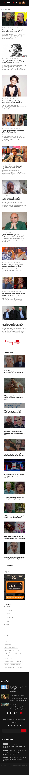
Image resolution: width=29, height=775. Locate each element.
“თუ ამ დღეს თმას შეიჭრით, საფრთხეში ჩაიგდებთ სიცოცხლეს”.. (13, 235)
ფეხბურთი (8, 613)
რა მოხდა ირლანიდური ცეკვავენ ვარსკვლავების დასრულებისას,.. (12, 265)
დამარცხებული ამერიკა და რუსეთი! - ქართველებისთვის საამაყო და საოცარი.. (14, 476)
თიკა (19, 650)
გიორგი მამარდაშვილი (11, 647)
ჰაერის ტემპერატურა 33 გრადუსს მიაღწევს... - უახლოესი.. (16, 689)
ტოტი (6, 664)
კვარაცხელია (18, 653)
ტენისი (7, 624)
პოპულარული (5, 750)
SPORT (9, 2)
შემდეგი (17, 343)
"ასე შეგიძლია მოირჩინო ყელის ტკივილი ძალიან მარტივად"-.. (12, 167)
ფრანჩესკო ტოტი (15, 664)
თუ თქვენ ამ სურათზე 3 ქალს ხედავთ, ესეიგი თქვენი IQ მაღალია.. (13, 61)
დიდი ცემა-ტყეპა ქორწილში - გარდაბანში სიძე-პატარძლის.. (11, 198)
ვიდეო (7, 631)
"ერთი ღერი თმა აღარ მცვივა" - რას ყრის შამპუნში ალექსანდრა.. (13, 131)
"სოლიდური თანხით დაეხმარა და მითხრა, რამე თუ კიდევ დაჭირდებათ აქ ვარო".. (14, 433)
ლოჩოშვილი (8, 656)
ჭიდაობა (8, 628)
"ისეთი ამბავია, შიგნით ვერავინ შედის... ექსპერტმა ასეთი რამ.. (13, 753)
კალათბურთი (9, 617)
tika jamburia (8, 644)
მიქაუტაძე (18, 661)
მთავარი (8, 606)
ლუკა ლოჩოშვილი (10, 658)
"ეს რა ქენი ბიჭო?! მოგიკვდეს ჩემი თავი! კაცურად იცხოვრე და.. (12, 30)
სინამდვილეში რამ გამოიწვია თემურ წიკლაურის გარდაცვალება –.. (13, 294)
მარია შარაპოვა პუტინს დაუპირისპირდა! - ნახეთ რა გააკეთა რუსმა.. (13, 372)
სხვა (7, 635)
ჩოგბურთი (8, 621)
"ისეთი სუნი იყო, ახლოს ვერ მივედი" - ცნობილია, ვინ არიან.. (12, 760)
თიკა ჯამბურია (8, 653)
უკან (8, 341)
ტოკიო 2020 (9, 610)
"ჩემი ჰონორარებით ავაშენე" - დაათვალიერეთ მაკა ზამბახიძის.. (12, 101)
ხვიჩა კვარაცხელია (10, 667)
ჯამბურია (20, 667)
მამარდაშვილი (9, 661)
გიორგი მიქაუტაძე (10, 650)
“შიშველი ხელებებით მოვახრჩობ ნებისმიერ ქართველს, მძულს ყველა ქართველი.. (13, 397)
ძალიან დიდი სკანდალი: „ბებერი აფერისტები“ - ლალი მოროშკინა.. (12, 324)
